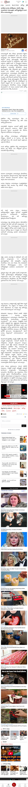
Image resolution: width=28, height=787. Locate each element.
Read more (7, 396)
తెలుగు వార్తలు (17, 408)
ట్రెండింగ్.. (14, 411)
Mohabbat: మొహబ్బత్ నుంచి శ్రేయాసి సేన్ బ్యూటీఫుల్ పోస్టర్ (14, 773)
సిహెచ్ (7, 49)
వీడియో (5, 742)
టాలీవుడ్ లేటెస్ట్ (7, 764)
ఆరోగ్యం (22, 5)
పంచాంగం (8, 5)
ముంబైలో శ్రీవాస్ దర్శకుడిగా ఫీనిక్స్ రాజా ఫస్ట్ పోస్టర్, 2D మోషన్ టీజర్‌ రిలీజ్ (4, 773)
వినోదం (3, 411)
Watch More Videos (7, 744)
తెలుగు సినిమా (15, 5)
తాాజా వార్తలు (6, 729)
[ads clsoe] (27, 779)
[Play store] (23, 1)
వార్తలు (2, 5)
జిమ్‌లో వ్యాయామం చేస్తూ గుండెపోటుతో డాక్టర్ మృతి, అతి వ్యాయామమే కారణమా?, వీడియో (5, 738)
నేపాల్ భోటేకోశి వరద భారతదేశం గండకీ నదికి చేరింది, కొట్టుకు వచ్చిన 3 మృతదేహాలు (14, 738)
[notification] (26, 1)
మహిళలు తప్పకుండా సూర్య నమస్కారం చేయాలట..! (14, 405)
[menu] (2, 2)
